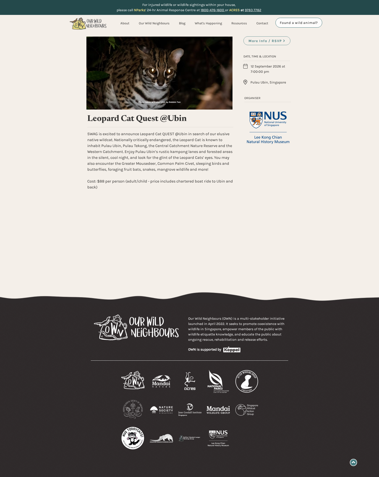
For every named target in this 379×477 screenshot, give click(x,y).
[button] (207, 23)
